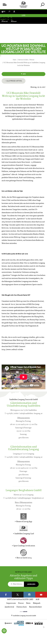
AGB (37, 599)
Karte (24, 74)
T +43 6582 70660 (11, 413)
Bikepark (36, 603)
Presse (21, 603)
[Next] (44, 627)
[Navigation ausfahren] (4, 4)
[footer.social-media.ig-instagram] (29, 595)
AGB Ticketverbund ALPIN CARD (20, 599)
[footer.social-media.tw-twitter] (18, 595)
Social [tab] (5, 21)
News (28, 603)
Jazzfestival (9, 607)
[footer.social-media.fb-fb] (6, 595)
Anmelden (31, 584)
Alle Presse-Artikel (14, 81)
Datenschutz (22, 607)
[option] (23, 623)
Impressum (11, 603)
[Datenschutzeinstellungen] (4, 630)
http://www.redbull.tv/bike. (13, 349)
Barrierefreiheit (35, 607)
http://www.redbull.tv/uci (31, 343)
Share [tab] (14, 21)
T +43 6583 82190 (10, 498)
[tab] (42, 4)
